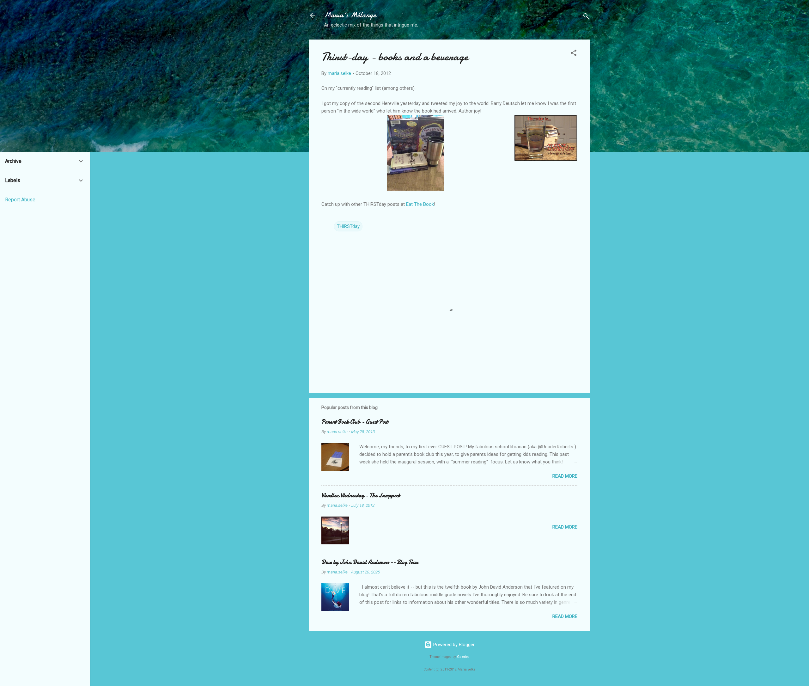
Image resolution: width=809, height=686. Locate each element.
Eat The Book (420, 204)
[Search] (586, 17)
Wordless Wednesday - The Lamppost (360, 495)
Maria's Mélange (350, 15)
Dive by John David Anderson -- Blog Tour (369, 562)
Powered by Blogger (453, 644)
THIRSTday (348, 226)
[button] (573, 54)
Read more (564, 476)
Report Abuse (20, 200)
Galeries (463, 657)
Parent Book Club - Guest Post (354, 422)
